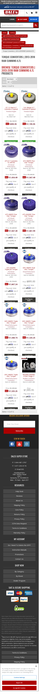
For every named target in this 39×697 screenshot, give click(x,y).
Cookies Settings (19, 677)
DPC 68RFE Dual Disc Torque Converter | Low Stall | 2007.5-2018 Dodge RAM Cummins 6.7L (28, 270)
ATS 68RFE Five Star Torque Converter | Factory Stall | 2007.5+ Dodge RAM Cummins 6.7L (11, 216)
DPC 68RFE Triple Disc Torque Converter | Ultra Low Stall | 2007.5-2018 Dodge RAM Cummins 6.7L (11, 376)
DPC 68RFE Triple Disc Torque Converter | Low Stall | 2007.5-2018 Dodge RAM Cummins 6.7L (11, 323)
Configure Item (29, 299)
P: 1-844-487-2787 (19, 462)
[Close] (36, 666)
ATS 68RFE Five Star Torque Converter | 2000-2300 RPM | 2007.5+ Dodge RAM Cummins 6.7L (28, 163)
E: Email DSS (19, 469)
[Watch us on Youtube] (19, 444)
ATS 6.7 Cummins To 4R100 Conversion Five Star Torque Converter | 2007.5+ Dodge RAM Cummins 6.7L (11, 163)
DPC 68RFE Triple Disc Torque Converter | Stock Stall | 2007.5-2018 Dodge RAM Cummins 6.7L (29, 323)
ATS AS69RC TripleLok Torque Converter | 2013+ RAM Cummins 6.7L (11, 270)
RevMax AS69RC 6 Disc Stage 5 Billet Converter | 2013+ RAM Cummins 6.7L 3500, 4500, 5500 (29, 376)
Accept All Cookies (19, 688)
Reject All (19, 683)
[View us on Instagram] (27, 444)
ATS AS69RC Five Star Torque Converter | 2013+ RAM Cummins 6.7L (29, 216)
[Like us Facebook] (12, 444)
